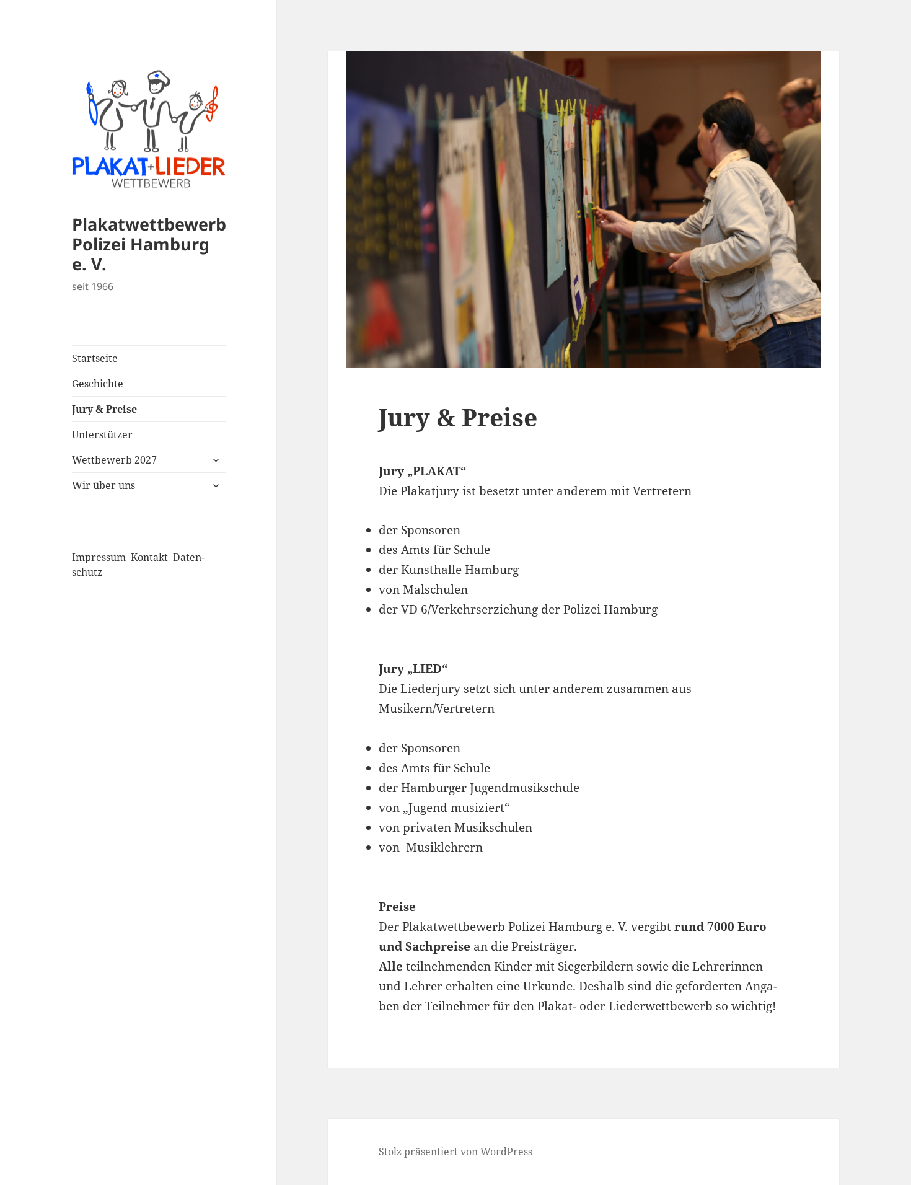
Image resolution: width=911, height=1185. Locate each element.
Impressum (99, 557)
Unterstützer (102, 434)
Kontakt (149, 557)
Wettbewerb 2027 (114, 460)
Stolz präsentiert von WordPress (455, 1151)
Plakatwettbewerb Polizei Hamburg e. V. (149, 244)
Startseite (95, 358)
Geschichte (97, 383)
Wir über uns (103, 485)
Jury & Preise (104, 409)
